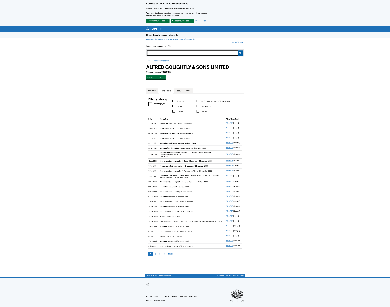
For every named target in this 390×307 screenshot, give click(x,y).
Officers (204, 111)
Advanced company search (157, 61)
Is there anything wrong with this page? (230, 275)
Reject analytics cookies (182, 21)
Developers (193, 296)
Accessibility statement (179, 296)
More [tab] (188, 91)
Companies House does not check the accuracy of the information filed (171, 39)
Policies (149, 296)
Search (240, 53)
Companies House (158, 300)
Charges (180, 111)
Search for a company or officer (159, 46)
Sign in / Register (238, 42)
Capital (179, 106)
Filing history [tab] (166, 91)
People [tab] (179, 91)
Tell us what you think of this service (158, 275)
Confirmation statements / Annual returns (215, 101)
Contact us (165, 296)
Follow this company (155, 77)
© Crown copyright (237, 301)
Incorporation (206, 106)
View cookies (200, 21)
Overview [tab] (152, 91)
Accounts (180, 101)
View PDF (229, 123)
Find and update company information (162, 35)
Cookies (156, 296)
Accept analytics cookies (157, 21)
